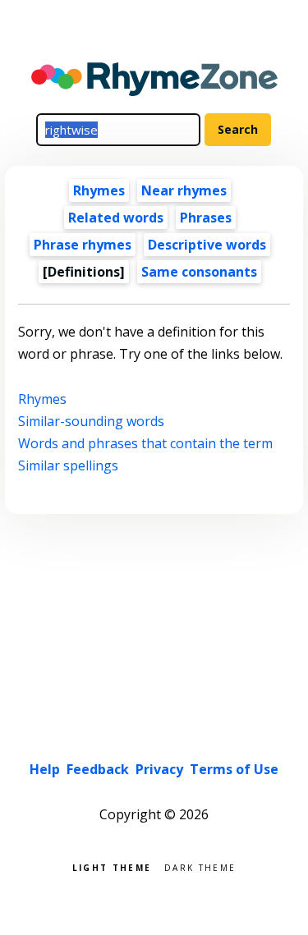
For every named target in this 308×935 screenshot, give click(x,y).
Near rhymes (184, 190)
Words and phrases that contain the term (145, 443)
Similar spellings (68, 465)
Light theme (111, 866)
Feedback (98, 769)
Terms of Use (234, 769)
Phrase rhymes (82, 245)
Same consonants (199, 272)
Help (45, 769)
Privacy (159, 769)
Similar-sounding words (91, 421)
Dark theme (200, 866)
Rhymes (99, 190)
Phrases (206, 218)
